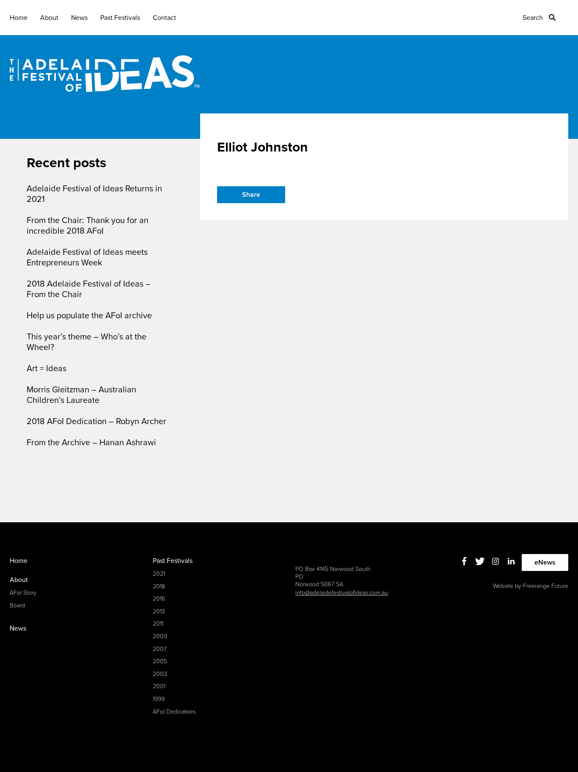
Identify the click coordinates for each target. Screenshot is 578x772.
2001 (159, 686)
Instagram (495, 561)
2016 (159, 598)
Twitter (480, 561)
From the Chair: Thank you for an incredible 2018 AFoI (88, 225)
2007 (160, 649)
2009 (160, 636)
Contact (164, 18)
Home (19, 18)
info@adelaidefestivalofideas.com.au (341, 592)
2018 (159, 586)
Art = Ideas (46, 369)
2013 (159, 611)
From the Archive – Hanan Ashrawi (91, 443)
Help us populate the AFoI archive (89, 316)
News (79, 18)
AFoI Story (23, 592)
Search (533, 18)
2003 (160, 674)
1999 (159, 699)
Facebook (464, 561)
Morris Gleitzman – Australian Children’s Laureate (81, 395)
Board (17, 605)
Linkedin (511, 561)
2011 (158, 623)
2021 (159, 573)
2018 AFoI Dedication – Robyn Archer (96, 421)
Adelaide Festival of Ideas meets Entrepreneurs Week (87, 257)
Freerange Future (545, 586)
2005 (160, 661)
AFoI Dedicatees (174, 711)
